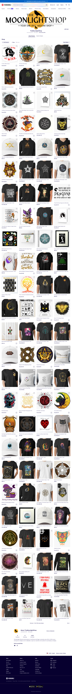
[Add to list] (16, 46)
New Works (8, 664)
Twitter (53, 664)
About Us (22, 660)
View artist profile (42, 32)
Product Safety (38, 667)
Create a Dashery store (24, 673)
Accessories (53, 8)
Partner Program (23, 664)
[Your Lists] (66, 5)
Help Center (37, 664)
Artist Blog (22, 671)
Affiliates (21, 665)
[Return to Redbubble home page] (6, 5)
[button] (36, 1)
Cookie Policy (33, 681)
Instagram (54, 660)
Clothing (10, 8)
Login (7, 669)
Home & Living (38, 8)
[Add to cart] (16, 66)
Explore (3, 8)
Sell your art (22, 667)
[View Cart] (69, 5)
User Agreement (9, 681)
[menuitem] (3, 8)
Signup (7, 671)
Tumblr (53, 665)
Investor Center (23, 662)
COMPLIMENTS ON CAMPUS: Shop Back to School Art (36, 1)
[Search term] (46, 5)
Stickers (17, 8)
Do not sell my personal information (24, 681)
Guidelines (37, 665)
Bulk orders (8, 673)
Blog (7, 665)
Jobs (21, 669)
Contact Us (37, 671)
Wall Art (30, 8)
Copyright (37, 669)
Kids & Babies (45, 8)
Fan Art (7, 662)
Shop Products (32, 35)
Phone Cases (24, 8)
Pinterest (54, 667)
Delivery (36, 660)
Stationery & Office (62, 8)
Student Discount (9, 667)
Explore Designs (39, 35)
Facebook (54, 662)
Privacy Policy (15, 681)
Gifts (69, 8)
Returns (36, 662)
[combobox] (30, 4)
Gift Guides (8, 660)
